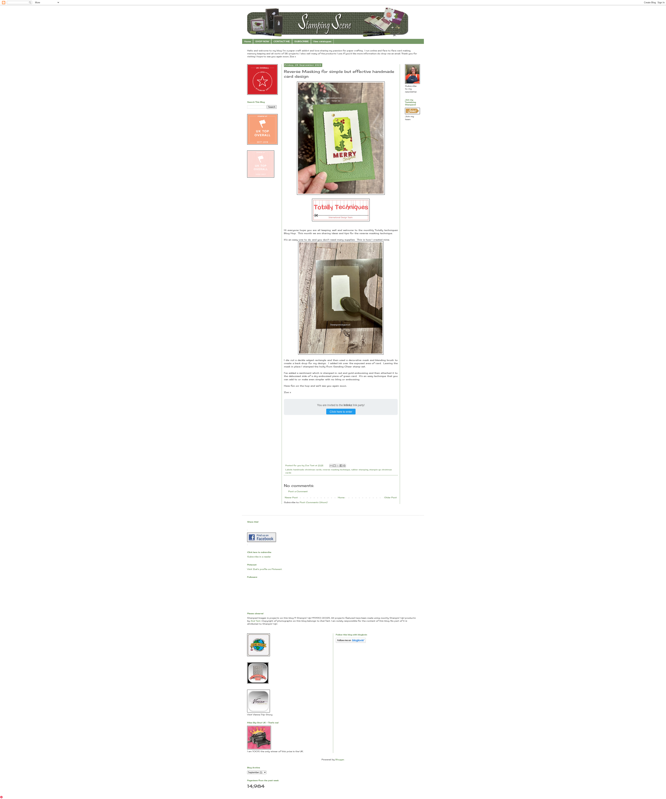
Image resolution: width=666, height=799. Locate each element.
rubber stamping (359, 469)
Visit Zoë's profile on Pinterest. (264, 569)
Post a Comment (298, 491)
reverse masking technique (336, 469)
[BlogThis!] (334, 465)
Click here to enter (341, 412)
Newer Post (291, 497)
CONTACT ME (282, 41)
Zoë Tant (256, 621)
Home (247, 41)
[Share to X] (337, 465)
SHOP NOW (262, 41)
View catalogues (322, 41)
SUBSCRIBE (301, 41)
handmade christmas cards (307, 469)
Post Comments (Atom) (313, 502)
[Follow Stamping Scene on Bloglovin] (351, 642)
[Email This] (331, 465)
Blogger (339, 759)
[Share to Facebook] (341, 465)
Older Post (390, 497)
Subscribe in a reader (259, 556)
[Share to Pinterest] (344, 465)
